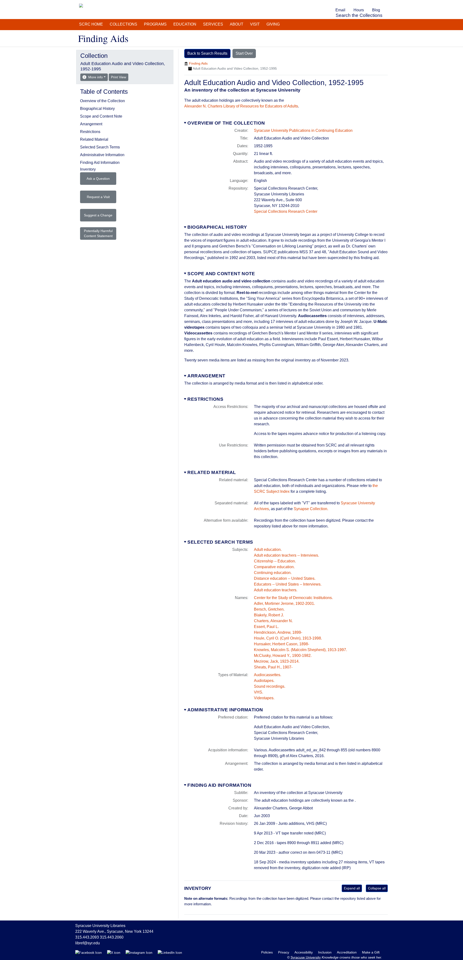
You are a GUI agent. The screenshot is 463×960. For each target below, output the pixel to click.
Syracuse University (306, 957)
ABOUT (236, 24)
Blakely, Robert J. (269, 615)
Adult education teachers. (275, 590)
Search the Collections (359, 15)
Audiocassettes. (267, 675)
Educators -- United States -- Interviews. (287, 584)
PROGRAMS (155, 24)
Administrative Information (225, 709)
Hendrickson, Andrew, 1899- (278, 632)
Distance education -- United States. (284, 578)
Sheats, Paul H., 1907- (273, 667)
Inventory (88, 169)
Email (340, 10)
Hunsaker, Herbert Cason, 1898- (281, 644)
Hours (359, 10)
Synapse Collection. (311, 509)
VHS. (258, 692)
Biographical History (217, 227)
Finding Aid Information (219, 785)
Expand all (352, 888)
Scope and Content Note (221, 273)
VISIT (255, 24)
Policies (267, 952)
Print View (119, 77)
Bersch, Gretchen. (269, 609)
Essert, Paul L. (266, 627)
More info (95, 77)
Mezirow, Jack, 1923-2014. (277, 661)
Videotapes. (264, 698)
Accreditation (347, 952)
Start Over (244, 53)
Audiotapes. (264, 681)
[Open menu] (387, 3)
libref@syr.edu (87, 943)
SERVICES (213, 24)
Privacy (284, 952)
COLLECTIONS (123, 24)
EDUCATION (184, 24)
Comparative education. (274, 567)
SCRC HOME (91, 24)
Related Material (211, 472)
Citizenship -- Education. (275, 561)
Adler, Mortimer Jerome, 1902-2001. (284, 603)
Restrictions (205, 399)
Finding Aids (198, 63)
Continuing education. (273, 573)
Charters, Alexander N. (273, 621)
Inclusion (325, 952)
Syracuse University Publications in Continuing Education (303, 130)
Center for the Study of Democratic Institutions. (293, 598)
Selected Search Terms (220, 542)
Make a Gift (371, 952)
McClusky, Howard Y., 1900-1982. (283, 655)
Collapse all (377, 888)
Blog (376, 10)
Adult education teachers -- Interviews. (286, 555)
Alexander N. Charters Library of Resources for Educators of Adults (241, 106)
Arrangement (206, 375)
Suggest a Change (98, 215)
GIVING (273, 24)
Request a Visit (98, 197)
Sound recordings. (269, 686)
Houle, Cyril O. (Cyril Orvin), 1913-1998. (288, 638)
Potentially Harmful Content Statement (98, 233)
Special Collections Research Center (285, 211)
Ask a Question (98, 178)
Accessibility (304, 952)
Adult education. (268, 549)
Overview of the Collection (226, 123)
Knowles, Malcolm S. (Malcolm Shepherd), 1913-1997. (300, 650)
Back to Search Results (207, 53)
